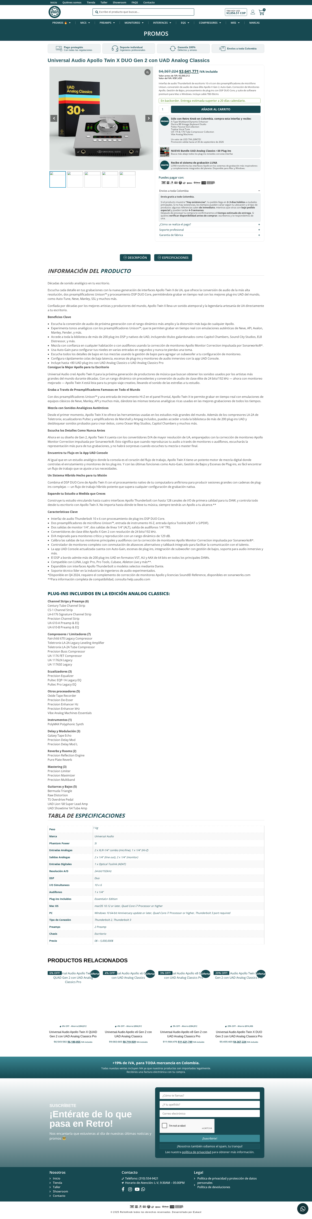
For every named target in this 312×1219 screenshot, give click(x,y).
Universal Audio (104, 836)
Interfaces (160, 22)
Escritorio (100, 933)
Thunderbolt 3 (122, 920)
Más (233, 22)
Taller (104, 2)
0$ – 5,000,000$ (103, 940)
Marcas (254, 22)
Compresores (208, 22)
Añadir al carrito (215, 109)
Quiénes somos (71, 2)
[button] (148, 118)
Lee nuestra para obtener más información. (209, 1152)
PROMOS (156, 33)
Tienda (91, 2)
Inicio (53, 2)
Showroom (119, 2)
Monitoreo (132, 22)
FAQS (135, 2)
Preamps (105, 22)
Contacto (149, 2)
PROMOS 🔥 (59, 22)
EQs (183, 22)
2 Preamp (100, 927)
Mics (83, 22)
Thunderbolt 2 (103, 920)
